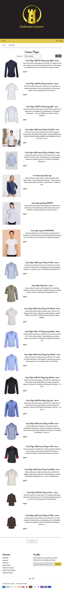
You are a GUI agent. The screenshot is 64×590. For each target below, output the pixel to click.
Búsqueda (5, 558)
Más (4, 41)
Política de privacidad (8, 570)
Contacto (5, 560)
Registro (57, 564)
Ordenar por (19, 56)
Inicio (3, 45)
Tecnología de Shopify (21, 583)
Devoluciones (6, 565)
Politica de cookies (8, 568)
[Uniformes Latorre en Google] (30, 579)
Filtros (58, 56)
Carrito (60, 41)
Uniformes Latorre (10, 583)
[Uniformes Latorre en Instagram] (33, 579)
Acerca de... (5, 563)
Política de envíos (7, 573)
